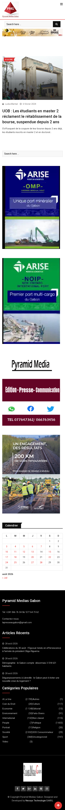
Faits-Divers (38, 713)
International (8, 718)
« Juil (4, 577)
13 (32, 551)
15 (50, 551)
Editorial (37, 708)
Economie (7, 708)
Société (6, 732)
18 (15, 557)
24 (6, 562)
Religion (36, 727)
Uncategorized (40, 737)
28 (41, 562)
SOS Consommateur (43, 732)
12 (24, 551)
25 (15, 562)
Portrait (6, 727)
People (5, 722)
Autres (36, 699)
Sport (5, 737)
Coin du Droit (8, 704)
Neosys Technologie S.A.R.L (39, 800)
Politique (37, 722)
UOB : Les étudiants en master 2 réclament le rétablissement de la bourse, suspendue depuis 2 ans (32, 116)
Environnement (9, 713)
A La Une (6, 699)
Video (5, 741)
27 (32, 562)
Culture (36, 704)
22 (50, 557)
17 (6, 557)
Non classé (38, 718)
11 (15, 551)
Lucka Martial (11, 104)
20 (32, 557)
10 (6, 551)
